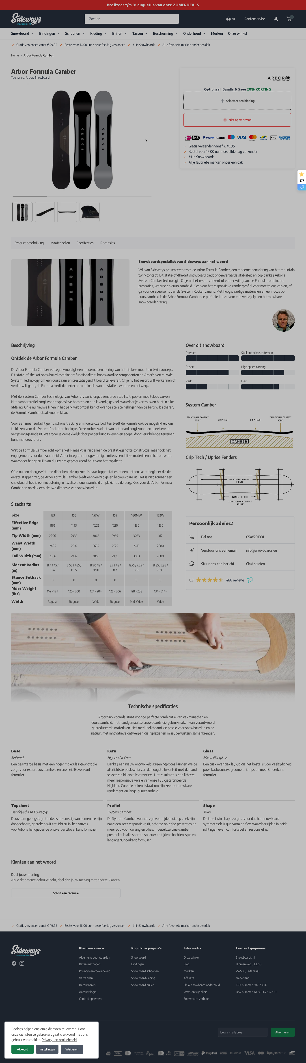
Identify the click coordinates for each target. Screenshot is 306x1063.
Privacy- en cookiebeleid (59, 1039)
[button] (153, 531)
